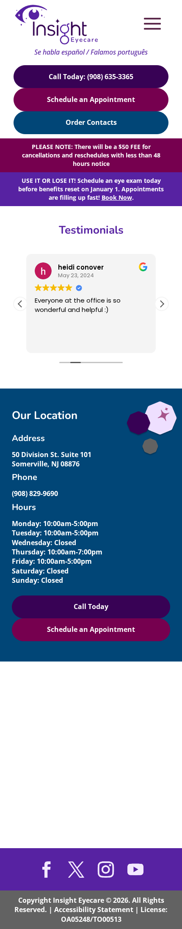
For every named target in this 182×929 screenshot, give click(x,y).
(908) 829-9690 (35, 493)
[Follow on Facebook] (47, 869)
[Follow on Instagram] (106, 869)
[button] (161, 304)
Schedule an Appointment (91, 99)
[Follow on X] (76, 869)
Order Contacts (91, 122)
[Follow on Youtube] (135, 869)
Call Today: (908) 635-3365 (91, 76)
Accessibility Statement (93, 909)
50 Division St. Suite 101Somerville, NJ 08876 (51, 459)
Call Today (91, 606)
